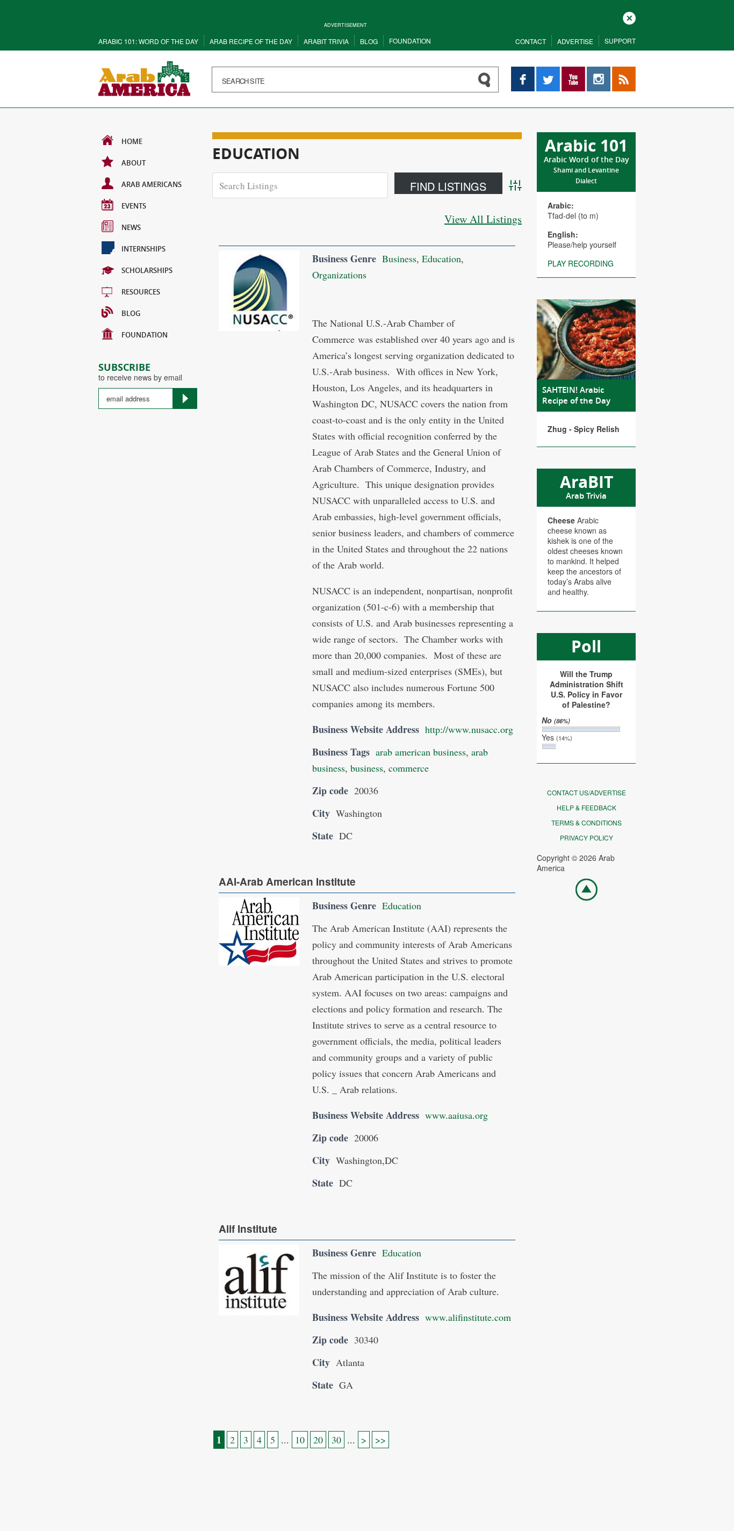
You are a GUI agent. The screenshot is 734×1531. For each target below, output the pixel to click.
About (133, 163)
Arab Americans (151, 184)
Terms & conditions (586, 822)
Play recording (581, 263)
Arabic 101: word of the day (148, 41)
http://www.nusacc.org (469, 729)
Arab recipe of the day (251, 41)
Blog (369, 41)
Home (131, 141)
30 (336, 1439)
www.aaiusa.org (456, 1115)
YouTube (573, 72)
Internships (143, 249)
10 (300, 1439)
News (131, 227)
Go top (580, 889)
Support (620, 40)
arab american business (421, 751)
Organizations (339, 274)
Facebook (523, 72)
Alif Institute (248, 1228)
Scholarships (146, 270)
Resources (140, 292)
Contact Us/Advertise (586, 792)
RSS (619, 72)
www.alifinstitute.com (468, 1317)
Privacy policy (586, 837)
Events (133, 206)
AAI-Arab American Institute (287, 881)
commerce (408, 767)
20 (318, 1439)
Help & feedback (586, 807)
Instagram (598, 72)
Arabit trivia (326, 41)
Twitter (547, 72)
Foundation (410, 40)
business (366, 767)
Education (441, 258)
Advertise (575, 41)
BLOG (130, 313)
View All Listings (483, 219)
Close (629, 17)
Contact (530, 41)
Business (399, 258)
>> (380, 1439)
